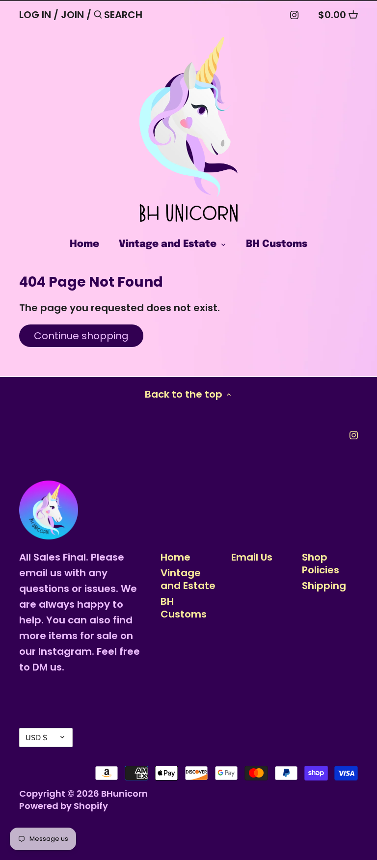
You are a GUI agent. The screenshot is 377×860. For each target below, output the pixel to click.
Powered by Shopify (63, 806)
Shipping (324, 585)
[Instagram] (294, 14)
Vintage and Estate (188, 579)
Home (175, 557)
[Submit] (98, 16)
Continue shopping (81, 336)
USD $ (37, 737)
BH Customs (184, 607)
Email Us (251, 557)
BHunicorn (124, 793)
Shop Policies (320, 563)
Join (72, 15)
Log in (35, 15)
